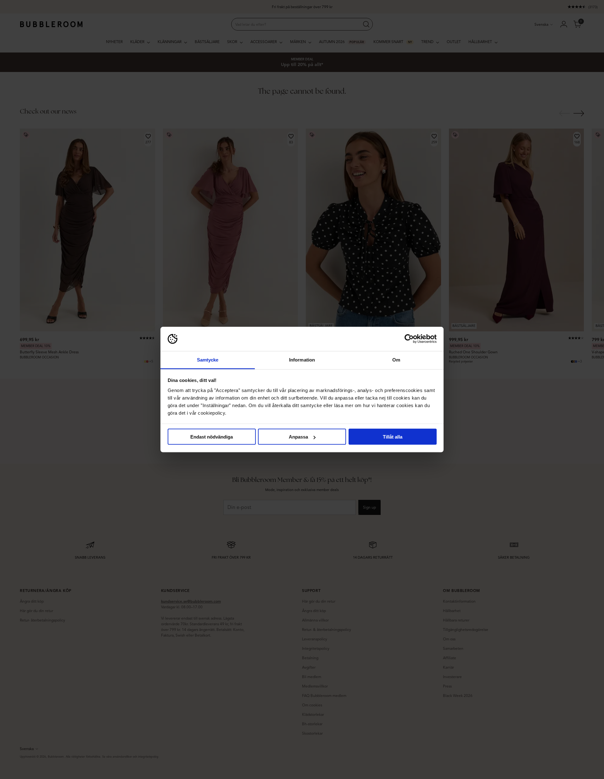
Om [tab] (396, 359)
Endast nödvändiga (211, 436)
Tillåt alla (392, 436)
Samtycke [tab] (208, 359)
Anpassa (298, 436)
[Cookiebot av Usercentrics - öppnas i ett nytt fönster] (409, 339)
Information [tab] (302, 359)
